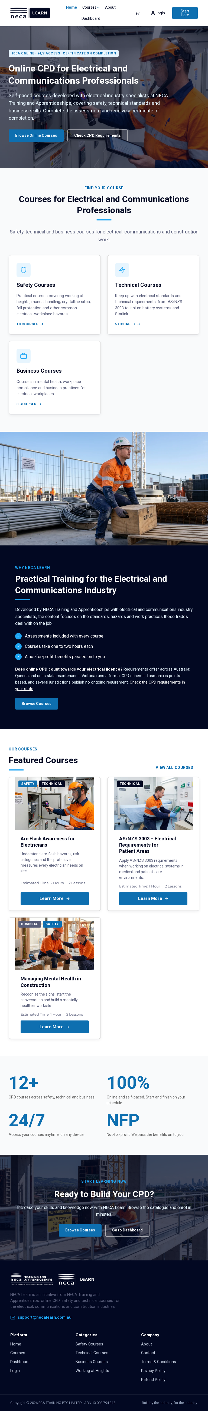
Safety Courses (89, 1344)
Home (71, 7)
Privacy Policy (153, 1370)
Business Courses (92, 1362)
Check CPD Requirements (97, 135)
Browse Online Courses (36, 135)
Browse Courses (36, 703)
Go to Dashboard (127, 1230)
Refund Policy (153, 1379)
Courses (17, 1353)
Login (15, 1370)
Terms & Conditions (158, 1362)
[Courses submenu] (98, 7)
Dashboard (20, 1362)
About (146, 1344)
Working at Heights (92, 1370)
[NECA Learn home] (53, 1279)
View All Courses (174, 767)
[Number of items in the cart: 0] (137, 13)
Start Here (185, 13)
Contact (148, 1353)
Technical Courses (92, 1353)
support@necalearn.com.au (45, 1317)
